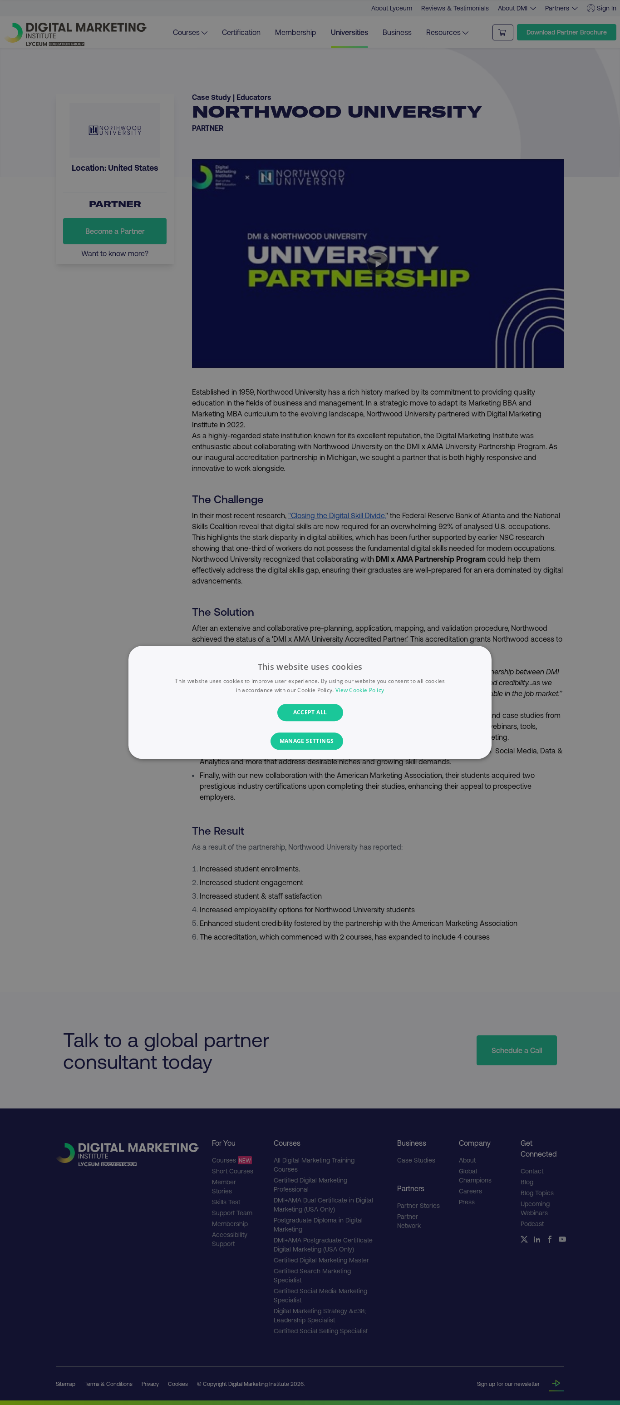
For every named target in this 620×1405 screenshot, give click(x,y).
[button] (310, 741)
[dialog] (310, 702)
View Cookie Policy (359, 690)
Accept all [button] (310, 712)
